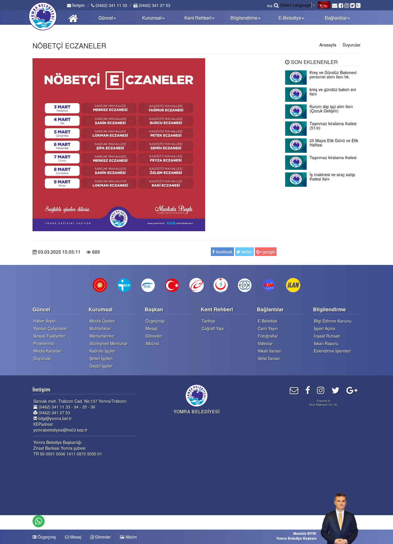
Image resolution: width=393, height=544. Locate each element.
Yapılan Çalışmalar (50, 328)
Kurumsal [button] (152, 17)
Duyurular (351, 45)
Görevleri (154, 336)
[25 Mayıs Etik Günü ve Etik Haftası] (323, 151)
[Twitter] (335, 390)
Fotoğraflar (268, 336)
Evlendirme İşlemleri (332, 351)
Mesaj (75, 537)
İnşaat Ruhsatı (327, 336)
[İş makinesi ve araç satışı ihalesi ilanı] (323, 185)
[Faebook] (307, 390)
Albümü (152, 343)
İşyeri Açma (324, 328)
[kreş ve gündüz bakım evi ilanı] (323, 100)
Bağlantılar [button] (336, 17)
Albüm (130, 537)
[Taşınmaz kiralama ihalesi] (323, 168)
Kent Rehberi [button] (197, 17)
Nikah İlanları (269, 351)
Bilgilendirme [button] (243, 17)
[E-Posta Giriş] (294, 390)
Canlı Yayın (268, 328)
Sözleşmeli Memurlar (108, 343)
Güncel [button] (105, 17)
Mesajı (151, 328)
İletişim (78, 5)
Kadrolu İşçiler (102, 351)
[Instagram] (320, 390)
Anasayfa (327, 45)
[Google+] (352, 390)
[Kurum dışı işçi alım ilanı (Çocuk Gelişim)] (323, 117)
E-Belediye (267, 321)
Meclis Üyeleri (102, 321)
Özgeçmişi (155, 321)
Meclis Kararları (47, 351)
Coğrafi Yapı (213, 328)
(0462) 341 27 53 (154, 5)
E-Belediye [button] (289, 17)
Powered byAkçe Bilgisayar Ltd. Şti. (323, 402)
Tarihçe (208, 321)
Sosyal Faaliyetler (49, 336)
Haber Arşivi (44, 321)
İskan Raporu (326, 343)
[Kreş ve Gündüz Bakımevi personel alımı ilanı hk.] (323, 83)
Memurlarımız (101, 336)
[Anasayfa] (73, 17)
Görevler (102, 537)
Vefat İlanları (269, 358)
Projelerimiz (44, 343)
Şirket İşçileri (100, 358)
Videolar (265, 343)
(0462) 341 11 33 (110, 5)
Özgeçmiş (46, 537)
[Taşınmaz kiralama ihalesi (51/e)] (323, 134)
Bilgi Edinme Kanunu (333, 321)
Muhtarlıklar (100, 328)
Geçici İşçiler (100, 366)
